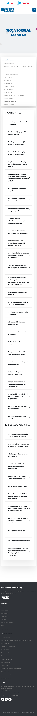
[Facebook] (2, 699)
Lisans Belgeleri (5, 610)
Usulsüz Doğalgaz (9, 89)
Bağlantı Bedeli (8, 77)
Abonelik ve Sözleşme (9, 86)
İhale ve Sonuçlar (5, 629)
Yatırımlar (3, 619)
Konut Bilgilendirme (9, 105)
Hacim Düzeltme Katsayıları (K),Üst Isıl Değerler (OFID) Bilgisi (18, 67)
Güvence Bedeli (8, 80)
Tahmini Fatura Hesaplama (11, 74)
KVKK (2, 626)
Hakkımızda (4, 607)
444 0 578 (11, 690)
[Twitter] (6, 699)
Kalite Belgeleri (4, 613)
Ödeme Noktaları (8, 83)
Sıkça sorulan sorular (10, 101)
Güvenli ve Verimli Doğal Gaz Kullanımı (14, 95)
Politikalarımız (4, 616)
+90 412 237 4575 (14, 693)
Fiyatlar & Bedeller (9, 63)
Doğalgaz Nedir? (8, 98)
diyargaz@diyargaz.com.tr (12, 695)
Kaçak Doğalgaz (8, 92)
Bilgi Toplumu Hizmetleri (7, 622)
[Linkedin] (10, 699)
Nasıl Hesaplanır (8, 71)
